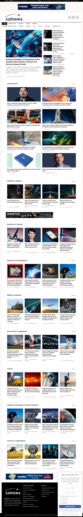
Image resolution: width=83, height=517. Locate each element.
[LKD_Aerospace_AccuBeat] (29, 479)
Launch (59, 77)
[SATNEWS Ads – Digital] (41, 9)
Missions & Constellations (52, 287)
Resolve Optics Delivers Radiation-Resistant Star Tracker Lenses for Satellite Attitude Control (59, 59)
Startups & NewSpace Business (30, 506)
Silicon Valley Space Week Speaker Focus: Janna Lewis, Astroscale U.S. (32, 245)
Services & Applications (52, 468)
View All (72, 83)
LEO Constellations (61, 53)
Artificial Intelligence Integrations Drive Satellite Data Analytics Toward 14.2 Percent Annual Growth (23, 61)
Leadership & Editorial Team (48, 488)
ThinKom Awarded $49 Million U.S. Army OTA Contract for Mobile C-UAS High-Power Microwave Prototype (14, 318)
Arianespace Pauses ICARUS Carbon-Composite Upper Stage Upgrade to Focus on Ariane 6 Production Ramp (14, 392)
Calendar (28, 23)
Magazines (20, 23)
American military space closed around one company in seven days (50, 202)
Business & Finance (61, 40)
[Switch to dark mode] (69, 17)
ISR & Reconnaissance (69, 323)
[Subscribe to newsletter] (73, 17)
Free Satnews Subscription (48, 492)
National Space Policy (70, 360)
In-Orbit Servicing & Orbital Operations (18, 76)
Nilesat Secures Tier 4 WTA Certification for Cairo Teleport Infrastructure (32, 462)
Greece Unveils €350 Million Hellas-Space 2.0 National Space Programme (67, 352)
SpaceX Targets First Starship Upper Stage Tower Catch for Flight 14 (67, 390)
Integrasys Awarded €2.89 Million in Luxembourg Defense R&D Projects (14, 245)
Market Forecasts (68, 207)
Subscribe (34, 23)
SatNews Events (12, 23)
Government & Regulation (17, 360)
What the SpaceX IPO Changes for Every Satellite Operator (67, 202)
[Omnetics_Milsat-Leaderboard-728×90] (29, 217)
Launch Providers (15, 207)
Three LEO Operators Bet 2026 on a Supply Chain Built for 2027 (32, 202)
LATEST (4, 23)
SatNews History (46, 490)
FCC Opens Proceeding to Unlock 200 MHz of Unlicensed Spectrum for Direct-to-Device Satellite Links (32, 354)
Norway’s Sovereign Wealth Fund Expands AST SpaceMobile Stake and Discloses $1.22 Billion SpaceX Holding (67, 247)
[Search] (77, 17)
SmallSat (48, 106)
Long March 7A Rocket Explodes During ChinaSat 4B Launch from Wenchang (32, 390)
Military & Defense (50, 150)
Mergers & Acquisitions (51, 252)
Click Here (64, 514)
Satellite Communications (69, 287)
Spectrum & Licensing (28, 504)
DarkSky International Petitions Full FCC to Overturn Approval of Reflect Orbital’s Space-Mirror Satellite (15, 354)
